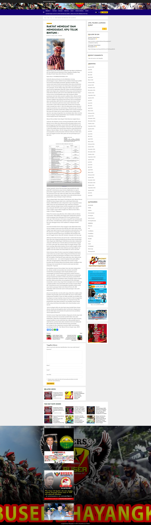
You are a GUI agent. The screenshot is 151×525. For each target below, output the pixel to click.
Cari (104, 28)
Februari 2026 (91, 82)
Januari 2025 (91, 115)
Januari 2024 (91, 146)
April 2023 (90, 169)
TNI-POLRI (54, 10)
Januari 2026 (91, 85)
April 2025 (90, 108)
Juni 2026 (90, 72)
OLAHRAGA (90, 231)
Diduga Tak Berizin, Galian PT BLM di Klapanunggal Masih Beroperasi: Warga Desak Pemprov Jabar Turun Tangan (91, 419)
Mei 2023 (90, 167)
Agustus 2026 (91, 67)
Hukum (89, 210)
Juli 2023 (90, 162)
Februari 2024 (91, 144)
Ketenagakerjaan (92, 220)
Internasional (91, 213)
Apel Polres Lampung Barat (97, 24)
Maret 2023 (90, 172)
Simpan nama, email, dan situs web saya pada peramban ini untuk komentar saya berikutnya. (63, 380)
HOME (89, 207)
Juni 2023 (90, 164)
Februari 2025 (91, 113)
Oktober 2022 (91, 185)
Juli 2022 (90, 193)
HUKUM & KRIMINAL (79, 10)
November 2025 (91, 90)
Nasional (90, 225)
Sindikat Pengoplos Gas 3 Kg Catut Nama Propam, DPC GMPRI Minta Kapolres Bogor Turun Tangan (69, 410)
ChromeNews (81, 523)
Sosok (86, 10)
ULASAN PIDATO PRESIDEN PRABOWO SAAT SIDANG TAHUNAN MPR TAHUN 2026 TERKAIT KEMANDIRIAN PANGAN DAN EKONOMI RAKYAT (69, 395)
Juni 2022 (90, 195)
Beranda (48, 10)
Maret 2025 (90, 110)
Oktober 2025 (91, 92)
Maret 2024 (90, 141)
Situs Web (49, 374)
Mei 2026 (90, 74)
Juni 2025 (90, 103)
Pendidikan (90, 233)
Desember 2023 (91, 149)
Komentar (49, 349)
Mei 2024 (90, 136)
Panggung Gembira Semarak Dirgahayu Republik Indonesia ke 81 (48, 395)
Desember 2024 (91, 118)
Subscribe (105, 12)
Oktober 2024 (91, 123)
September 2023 (91, 157)
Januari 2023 (91, 177)
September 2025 (91, 95)
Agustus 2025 (91, 98)
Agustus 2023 (91, 159)
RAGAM (89, 238)
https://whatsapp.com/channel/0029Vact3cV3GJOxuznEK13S (101, 49)
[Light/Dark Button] (96, 12)
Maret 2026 (90, 80)
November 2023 (91, 151)
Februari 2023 (91, 175)
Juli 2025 (90, 100)
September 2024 (91, 126)
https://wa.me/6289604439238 (97, 304)
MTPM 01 (49, 35)
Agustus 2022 (91, 190)
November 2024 (91, 121)
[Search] (99, 12)
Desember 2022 (91, 180)
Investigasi (90, 215)
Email (48, 370)
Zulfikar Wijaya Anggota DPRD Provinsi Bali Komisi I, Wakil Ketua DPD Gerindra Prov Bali (67, 13)
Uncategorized (49, 23)
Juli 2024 (90, 131)
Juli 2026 (90, 69)
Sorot (72, 10)
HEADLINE (60, 10)
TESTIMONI (90, 246)
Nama (48, 365)
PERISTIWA (66, 10)
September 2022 (91, 187)
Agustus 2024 (91, 128)
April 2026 (90, 77)
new (89, 228)
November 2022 (91, 182)
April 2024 (90, 139)
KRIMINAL (90, 223)
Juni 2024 (90, 134)
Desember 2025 (91, 87)
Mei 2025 (90, 105)
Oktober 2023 (91, 154)
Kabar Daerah (91, 218)
